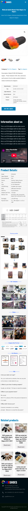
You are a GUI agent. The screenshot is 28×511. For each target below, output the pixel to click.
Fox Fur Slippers (8, 15)
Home (2, 15)
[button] (25, 2)
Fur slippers (24, 69)
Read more (7, 445)
